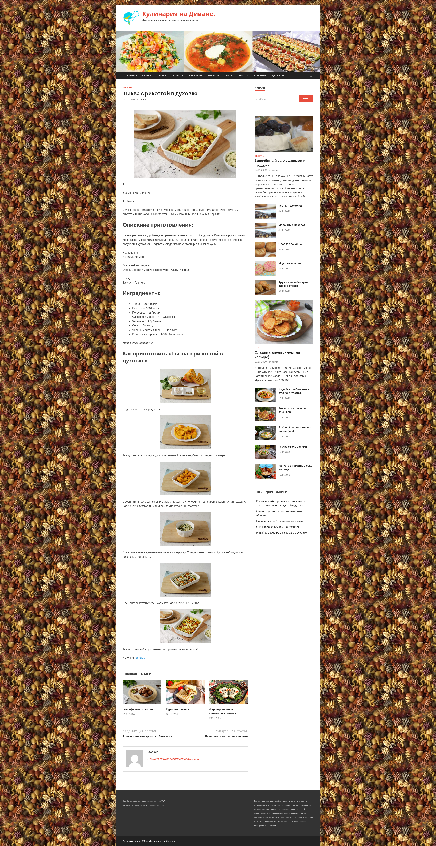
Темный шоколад (290, 205)
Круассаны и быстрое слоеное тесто (293, 283)
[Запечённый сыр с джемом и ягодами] (284, 152)
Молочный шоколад (292, 224)
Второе (178, 75)
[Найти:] (284, 98)
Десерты (278, 75)
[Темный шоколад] (265, 217)
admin (143, 99)
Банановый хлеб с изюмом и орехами (279, 521)
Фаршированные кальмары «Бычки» (222, 711)
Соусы (228, 75)
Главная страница (138, 75)
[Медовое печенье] (265, 275)
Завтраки (195, 75)
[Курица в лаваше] (185, 705)
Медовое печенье (290, 263)
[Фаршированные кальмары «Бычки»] (228, 705)
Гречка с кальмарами (292, 446)
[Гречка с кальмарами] (265, 458)
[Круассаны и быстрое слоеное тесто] (265, 294)
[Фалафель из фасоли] (142, 705)
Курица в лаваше (177, 709)
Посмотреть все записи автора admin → (173, 758)
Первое (162, 75)
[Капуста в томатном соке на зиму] (265, 477)
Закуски (213, 75)
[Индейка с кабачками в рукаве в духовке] (265, 401)
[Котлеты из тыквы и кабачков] (265, 420)
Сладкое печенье (290, 244)
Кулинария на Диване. (178, 14)
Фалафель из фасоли (138, 709)
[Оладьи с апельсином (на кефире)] (284, 344)
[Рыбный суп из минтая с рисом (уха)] (265, 439)
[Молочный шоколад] (265, 236)
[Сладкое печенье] (265, 255)
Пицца (243, 75)
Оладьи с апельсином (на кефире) (277, 526)
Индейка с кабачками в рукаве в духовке (293, 391)
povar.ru (140, 657)
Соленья (260, 75)
